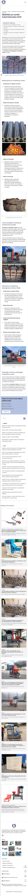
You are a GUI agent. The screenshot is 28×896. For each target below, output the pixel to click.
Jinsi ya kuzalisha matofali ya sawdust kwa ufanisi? (14, 27)
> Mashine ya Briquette (7, 863)
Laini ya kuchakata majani (17, 529)
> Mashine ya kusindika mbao (8, 867)
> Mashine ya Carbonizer (7, 865)
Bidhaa (3, 805)
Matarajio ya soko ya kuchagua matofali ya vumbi (14, 33)
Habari (9, 11)
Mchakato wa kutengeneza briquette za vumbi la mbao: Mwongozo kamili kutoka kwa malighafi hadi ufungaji (13, 462)
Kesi (3, 559)
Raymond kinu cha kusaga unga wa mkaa (11, 430)
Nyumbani (4, 11)
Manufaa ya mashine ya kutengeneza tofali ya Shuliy (14, 30)
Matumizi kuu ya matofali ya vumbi (12, 24)
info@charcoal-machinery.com (10, 877)
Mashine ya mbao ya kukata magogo (10, 437)
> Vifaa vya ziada (6, 861)
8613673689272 (6, 874)
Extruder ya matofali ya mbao (9, 227)
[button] (1, 74)
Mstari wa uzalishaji (6, 529)
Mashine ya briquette (10, 805)
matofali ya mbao (14, 384)
